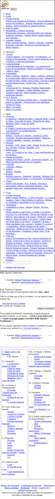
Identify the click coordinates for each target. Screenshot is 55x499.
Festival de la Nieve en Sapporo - (27, 241)
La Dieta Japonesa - (36, 197)
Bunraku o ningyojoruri (36, 429)
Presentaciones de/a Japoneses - (37, 102)
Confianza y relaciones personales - (21, 61)
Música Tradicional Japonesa (27, 280)
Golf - (18, 145)
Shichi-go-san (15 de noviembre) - (31, 229)
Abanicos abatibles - (14, 140)
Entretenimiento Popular (30, 282)
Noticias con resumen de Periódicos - (22, 21)
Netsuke (10, 431)
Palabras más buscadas (15, 267)
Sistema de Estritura (14, 157)
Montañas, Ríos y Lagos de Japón (12, 379)
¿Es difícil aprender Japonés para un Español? (40, 365)
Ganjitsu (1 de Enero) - (42, 212)
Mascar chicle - (13, 71)
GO (9, 457)
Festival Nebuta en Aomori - (18, 248)
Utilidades (10, 257)
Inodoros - (26, 76)
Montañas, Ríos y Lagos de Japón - (21, 123)
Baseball (11, 455)
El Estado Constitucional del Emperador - (23, 128)
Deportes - (10, 145)
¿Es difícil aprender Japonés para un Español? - (29, 160)
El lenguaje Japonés (42, 361)
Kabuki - (34, 183)
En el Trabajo (11, 97)
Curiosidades (11, 73)
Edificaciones (11, 150)
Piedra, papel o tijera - (30, 81)
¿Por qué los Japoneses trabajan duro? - (22, 100)
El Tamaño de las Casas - (23, 152)
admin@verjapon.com (27, 490)
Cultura (9, 85)
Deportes (9, 143)
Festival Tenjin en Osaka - (38, 245)
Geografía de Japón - (24, 121)
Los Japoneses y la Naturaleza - (35, 57)
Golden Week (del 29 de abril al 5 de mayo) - (28, 220)
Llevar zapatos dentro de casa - (41, 59)
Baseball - (31, 147)
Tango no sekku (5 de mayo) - (27, 219)
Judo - (30, 145)
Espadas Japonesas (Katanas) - (29, 138)
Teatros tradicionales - (15, 183)
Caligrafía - (11, 167)
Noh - (27, 183)
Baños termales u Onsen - (35, 93)
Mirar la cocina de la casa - (33, 78)
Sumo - (24, 145)
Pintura (37, 378)
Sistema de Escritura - (15, 159)
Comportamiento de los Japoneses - (21, 66)
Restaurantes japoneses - (16, 33)
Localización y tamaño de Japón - (20, 119)
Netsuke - (27, 140)
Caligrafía (10, 164)
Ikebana (10, 412)
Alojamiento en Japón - (16, 207)
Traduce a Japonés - (37, 42)
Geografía (10, 116)
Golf (9, 443)
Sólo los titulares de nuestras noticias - (30, 26)
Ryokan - (45, 207)
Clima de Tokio (13, 371)
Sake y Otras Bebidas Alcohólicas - (30, 200)
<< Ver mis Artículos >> (31, 328)
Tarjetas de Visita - (13, 105)
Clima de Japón (13, 368)
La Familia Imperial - (28, 131)
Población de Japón (15, 376)
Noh (36, 424)
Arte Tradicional (12, 133)
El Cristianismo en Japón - (18, 179)
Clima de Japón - (42, 119)
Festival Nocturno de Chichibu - (32, 255)
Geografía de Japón (15, 373)
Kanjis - (28, 159)
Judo (9, 448)
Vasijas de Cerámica (15, 414)
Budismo (38, 400)
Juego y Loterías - (38, 76)
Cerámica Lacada (14, 416)
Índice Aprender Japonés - (17, 42)
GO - (38, 147)
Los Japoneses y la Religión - (42, 179)
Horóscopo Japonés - (14, 95)
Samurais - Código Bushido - (29, 90)
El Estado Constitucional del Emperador (9, 392)
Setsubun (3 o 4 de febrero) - (18, 214)
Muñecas (11, 426)
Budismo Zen (40, 402)
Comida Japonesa (13, 195)
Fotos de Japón (12, 28)
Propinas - (10, 260)
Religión (9, 174)
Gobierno (10, 126)
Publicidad (25, 488)
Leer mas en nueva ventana (13, 303)
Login (8, 16)
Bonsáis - (18, 171)
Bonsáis (37, 388)
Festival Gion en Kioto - (16, 245)
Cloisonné (11, 419)
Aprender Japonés (13, 40)
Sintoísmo (38, 397)
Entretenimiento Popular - (35, 188)
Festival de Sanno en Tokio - (36, 243)
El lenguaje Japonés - (41, 159)
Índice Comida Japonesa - (17, 197)
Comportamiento (13, 64)
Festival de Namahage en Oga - (19, 238)
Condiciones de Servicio (31, 485)
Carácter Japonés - (14, 57)
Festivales (10, 236)
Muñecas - (46, 138)
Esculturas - (37, 140)
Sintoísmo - (28, 176)
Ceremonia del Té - (14, 88)
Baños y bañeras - (13, 76)
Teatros (9, 181)
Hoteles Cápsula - (33, 207)
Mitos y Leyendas (13, 107)
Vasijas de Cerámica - (23, 135)
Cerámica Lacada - (41, 135)
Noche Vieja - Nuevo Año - (37, 83)
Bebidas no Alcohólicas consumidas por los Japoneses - (29, 201)
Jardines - (10, 171)
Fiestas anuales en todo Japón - (19, 212)
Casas (9, 464)
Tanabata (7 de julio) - (41, 221)
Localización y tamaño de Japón (11, 365)
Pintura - (19, 167)
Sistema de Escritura (42, 356)
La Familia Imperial (15, 402)
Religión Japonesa (42, 395)
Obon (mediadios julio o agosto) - (20, 224)
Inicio (8, 14)
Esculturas (11, 433)
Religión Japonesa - (14, 176)
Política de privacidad (10, 485)
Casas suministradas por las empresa (13, 472)
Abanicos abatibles (15, 428)
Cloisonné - (11, 138)
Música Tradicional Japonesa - (31, 186)
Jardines (9, 169)
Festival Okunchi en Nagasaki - (30, 253)
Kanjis (37, 359)
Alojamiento (11, 205)
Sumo (9, 445)
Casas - (9, 152)
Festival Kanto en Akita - (18, 250)
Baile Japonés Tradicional (37, 439)
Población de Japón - (42, 121)
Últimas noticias (12, 18)
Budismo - (37, 176)
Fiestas (8, 209)
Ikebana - (10, 135)
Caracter (9, 54)
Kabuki (37, 426)
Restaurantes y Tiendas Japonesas (20, 30)
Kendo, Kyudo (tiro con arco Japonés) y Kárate (13, 451)
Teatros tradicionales (43, 421)
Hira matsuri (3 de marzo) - (26, 217)
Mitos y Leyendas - (14, 109)
